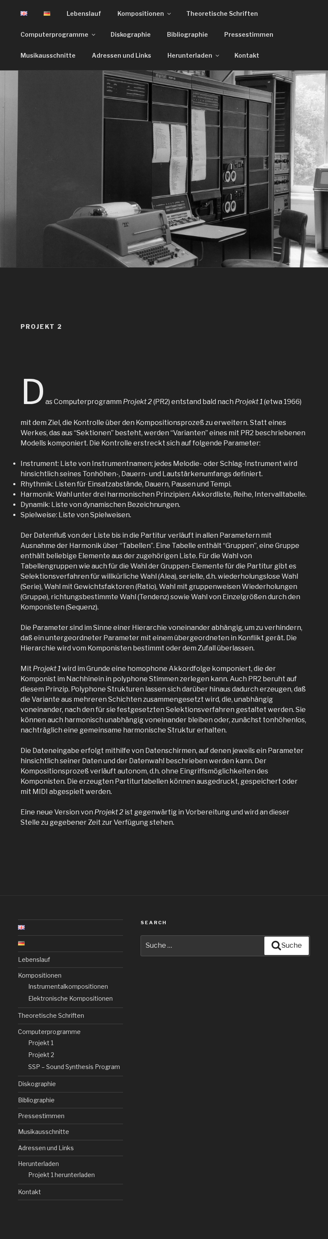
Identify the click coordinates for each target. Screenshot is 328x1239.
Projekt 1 (40, 1042)
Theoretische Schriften (222, 13)
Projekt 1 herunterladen (61, 1174)
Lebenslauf (84, 13)
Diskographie (131, 34)
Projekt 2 (41, 1054)
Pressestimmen (248, 34)
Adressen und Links (121, 55)
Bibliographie (187, 34)
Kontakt (246, 55)
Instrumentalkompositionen (68, 986)
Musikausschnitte (48, 55)
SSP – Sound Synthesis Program (74, 1066)
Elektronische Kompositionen (70, 998)
